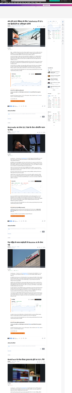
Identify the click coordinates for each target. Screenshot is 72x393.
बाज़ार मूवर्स (49, 93)
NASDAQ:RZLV (24, 273)
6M (16, 78)
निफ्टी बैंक (49, 33)
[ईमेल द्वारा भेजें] (23, 106)
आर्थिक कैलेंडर (28, 2)
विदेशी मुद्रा (14, 3)
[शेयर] (37, 26)
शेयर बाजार (19, 3)
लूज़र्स (55, 95)
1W (13, 78)
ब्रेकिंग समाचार (10, 3)
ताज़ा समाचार (3, 3)
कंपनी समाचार (35, 3)
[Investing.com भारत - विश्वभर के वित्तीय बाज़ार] (4, 0)
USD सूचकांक (49, 38)
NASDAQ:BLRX (24, 158)
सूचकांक (50, 21)
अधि (20, 78)
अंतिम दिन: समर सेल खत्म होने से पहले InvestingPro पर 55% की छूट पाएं (54, 79)
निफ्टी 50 (49, 30)
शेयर (56, 21)
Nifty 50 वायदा (49, 34)
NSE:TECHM (26, 274)
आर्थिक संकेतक (22, 3)
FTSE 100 (49, 37)
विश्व (29, 3)
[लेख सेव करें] (39, 26)
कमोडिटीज (16, 3)
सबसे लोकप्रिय (7, 3)
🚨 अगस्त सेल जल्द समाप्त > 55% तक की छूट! (54, 0)
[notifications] (68, 0)
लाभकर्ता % (52, 95)
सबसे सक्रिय (49, 95)
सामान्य (27, 3)
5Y (19, 78)
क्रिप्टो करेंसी (32, 3)
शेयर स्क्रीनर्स (32, 2)
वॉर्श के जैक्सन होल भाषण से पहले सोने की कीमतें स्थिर (55, 75)
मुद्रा (48, 21)
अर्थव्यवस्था (25, 3)
